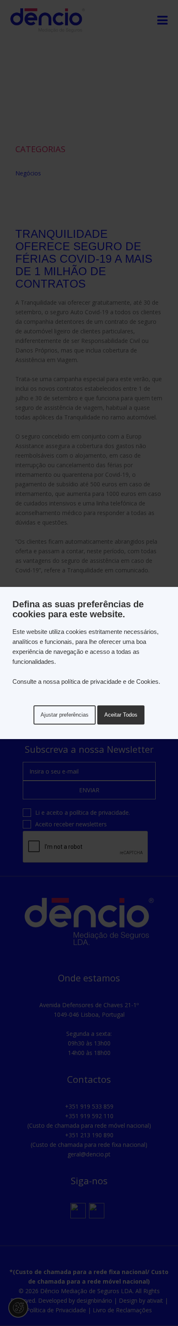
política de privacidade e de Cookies (110, 681)
